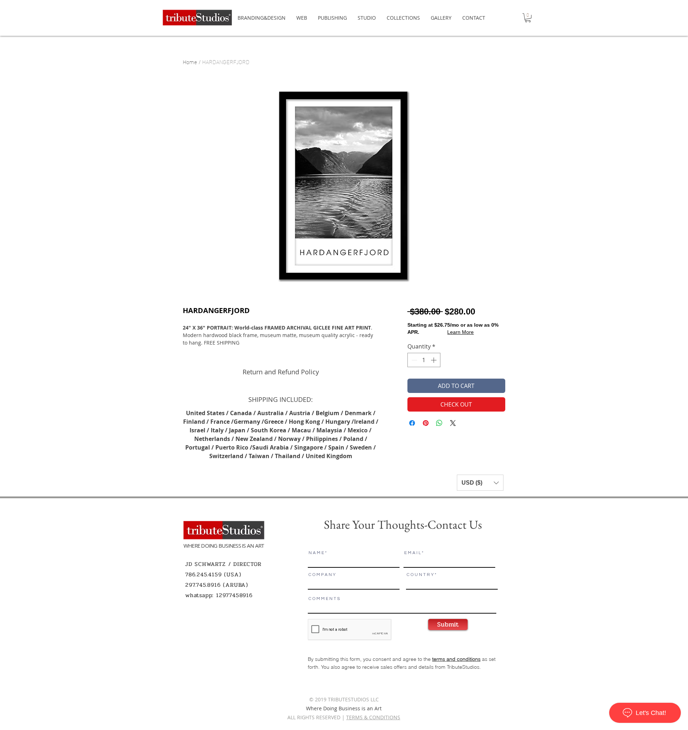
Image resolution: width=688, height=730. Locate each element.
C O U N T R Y (420, 575)
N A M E (316, 553)
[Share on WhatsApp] (439, 423)
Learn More (460, 332)
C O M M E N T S (324, 599)
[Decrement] (413, 360)
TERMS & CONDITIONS (373, 717)
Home (190, 61)
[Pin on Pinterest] (425, 423)
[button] (527, 17)
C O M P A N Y (322, 575)
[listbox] (480, 483)
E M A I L (412, 553)
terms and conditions (456, 659)
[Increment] (434, 360)
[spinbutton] (424, 360)
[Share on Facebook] (412, 423)
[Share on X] (453, 423)
